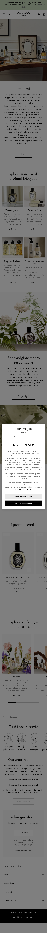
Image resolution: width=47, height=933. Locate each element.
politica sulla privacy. (25, 489)
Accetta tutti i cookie (23, 503)
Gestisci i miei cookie (23, 496)
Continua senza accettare (22, 437)
